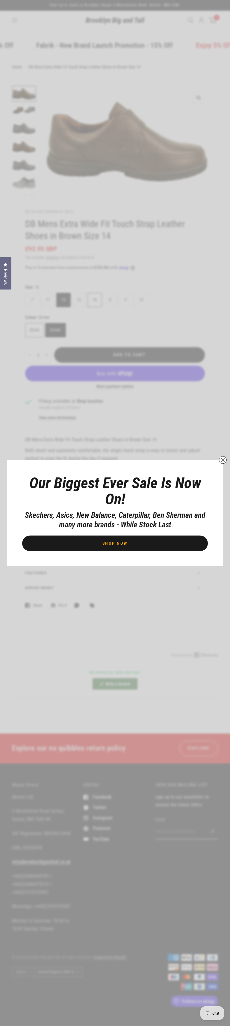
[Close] (223, 460)
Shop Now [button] (115, 543)
